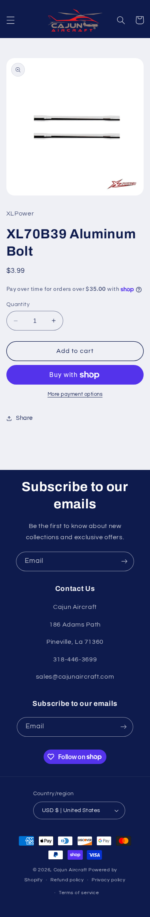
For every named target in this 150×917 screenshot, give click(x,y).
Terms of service (79, 893)
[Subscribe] (124, 561)
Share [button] (24, 418)
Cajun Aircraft (70, 870)
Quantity (18, 304)
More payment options (75, 394)
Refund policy (67, 880)
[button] (10, 20)
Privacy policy (108, 880)
